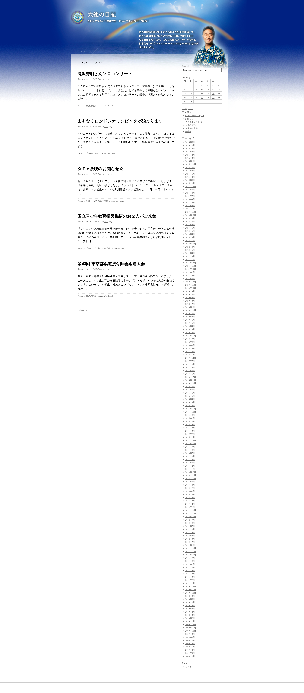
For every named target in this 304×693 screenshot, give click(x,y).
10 (196, 89)
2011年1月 (190, 583)
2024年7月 (190, 196)
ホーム (83, 51)
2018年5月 (190, 345)
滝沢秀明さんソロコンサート (105, 73)
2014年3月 (190, 462)
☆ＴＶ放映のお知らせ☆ (101, 168)
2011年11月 (190, 551)
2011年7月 (190, 564)
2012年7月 (190, 526)
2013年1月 (190, 507)
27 (213, 97)
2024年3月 (190, 202)
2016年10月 (190, 383)
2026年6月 (190, 148)
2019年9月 (190, 313)
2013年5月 (190, 494)
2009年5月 (190, 646)
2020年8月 (190, 291)
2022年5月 (190, 250)
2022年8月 (190, 246)
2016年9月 (190, 386)
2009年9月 (190, 634)
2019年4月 (190, 326)
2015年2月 (190, 434)
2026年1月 (190, 161)
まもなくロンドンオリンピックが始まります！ (122, 121)
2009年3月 (190, 653)
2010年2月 (190, 618)
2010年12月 (190, 586)
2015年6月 (190, 421)
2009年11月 (190, 627)
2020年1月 (190, 307)
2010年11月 (190, 589)
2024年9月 (190, 189)
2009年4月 (190, 649)
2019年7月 (190, 316)
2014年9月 (190, 446)
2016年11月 (190, 380)
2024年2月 (190, 205)
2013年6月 (190, 491)
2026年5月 (190, 151)
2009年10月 (190, 630)
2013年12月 (190, 472)
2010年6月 (190, 605)
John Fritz (85, 79)
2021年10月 (190, 269)
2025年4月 (190, 177)
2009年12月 (190, 624)
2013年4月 (190, 497)
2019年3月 (190, 329)
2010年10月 (190, 592)
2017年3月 (190, 370)
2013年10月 (190, 478)
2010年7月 (190, 602)
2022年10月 (190, 243)
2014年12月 (190, 440)
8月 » (190, 108)
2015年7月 (190, 418)
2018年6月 (190, 342)
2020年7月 (190, 294)
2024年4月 (190, 199)
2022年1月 (190, 259)
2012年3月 (190, 538)
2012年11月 (190, 513)
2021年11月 (190, 265)
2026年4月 (190, 154)
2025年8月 (190, 167)
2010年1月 (190, 621)
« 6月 (184, 108)
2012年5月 (190, 532)
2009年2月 (190, 656)
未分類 (188, 131)
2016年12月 (190, 376)
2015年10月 (190, 411)
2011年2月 (190, 580)
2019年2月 (190, 332)
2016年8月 (190, 389)
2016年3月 (190, 402)
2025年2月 (190, 183)
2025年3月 (190, 180)
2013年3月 (190, 500)
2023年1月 (190, 240)
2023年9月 (190, 218)
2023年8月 (190, 221)
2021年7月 (190, 272)
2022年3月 (190, 256)
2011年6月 (190, 567)
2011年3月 (190, 576)
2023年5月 (190, 230)
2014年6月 (190, 456)
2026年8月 (190, 142)
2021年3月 (190, 278)
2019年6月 (190, 319)
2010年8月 (190, 599)
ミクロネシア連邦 (193, 121)
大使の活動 (91, 105)
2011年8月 (190, 561)
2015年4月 (190, 427)
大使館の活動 (92, 153)
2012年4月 (190, 535)
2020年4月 (190, 297)
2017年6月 (190, 364)
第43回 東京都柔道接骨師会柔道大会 (111, 263)
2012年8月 (190, 522)
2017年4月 (190, 367)
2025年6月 (190, 173)
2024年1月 (190, 208)
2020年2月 (190, 303)
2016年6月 (190, 392)
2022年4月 (190, 253)
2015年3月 (190, 430)
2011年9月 (190, 557)
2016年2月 (190, 405)
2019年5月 (190, 323)
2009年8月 (190, 637)
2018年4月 (190, 348)
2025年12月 (190, 164)
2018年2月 (190, 351)
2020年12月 (190, 281)
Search (185, 66)
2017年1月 (190, 373)
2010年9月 (190, 595)
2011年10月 (190, 554)
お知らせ (90, 200)
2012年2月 (190, 541)
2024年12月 (190, 186)
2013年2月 (190, 503)
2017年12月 (190, 357)
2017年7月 (190, 361)
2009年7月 (190, 640)
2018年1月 (190, 354)
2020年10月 (190, 288)
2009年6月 (190, 643)
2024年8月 (190, 192)
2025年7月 (190, 170)
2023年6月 (190, 227)
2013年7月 (190, 488)
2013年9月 (190, 481)
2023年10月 (190, 215)
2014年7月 (190, 453)
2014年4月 (190, 459)
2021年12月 (190, 262)
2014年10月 (190, 443)
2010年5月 (190, 608)
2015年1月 (190, 437)
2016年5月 (190, 396)
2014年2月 (190, 465)
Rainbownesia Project (194, 115)
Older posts (83, 310)
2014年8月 (190, 449)
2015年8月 (190, 415)
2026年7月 (190, 145)
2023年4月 (190, 234)
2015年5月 (190, 424)
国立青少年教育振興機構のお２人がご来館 (117, 216)
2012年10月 (190, 516)
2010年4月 (190, 611)
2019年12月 (190, 310)
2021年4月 (190, 275)
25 (202, 97)
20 (213, 93)
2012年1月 (190, 545)
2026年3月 (190, 157)
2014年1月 (190, 469)
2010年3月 (190, 614)
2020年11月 (190, 284)
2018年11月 (190, 335)
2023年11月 (190, 211)
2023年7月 (190, 224)
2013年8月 (190, 484)
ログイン (189, 666)
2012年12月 (190, 510)
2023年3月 (190, 237)
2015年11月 (190, 408)
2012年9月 (190, 519)
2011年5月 (190, 570)
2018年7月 (190, 338)
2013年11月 (190, 475)
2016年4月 (190, 399)
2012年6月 (190, 529)
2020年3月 (190, 300)
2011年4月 (190, 573)
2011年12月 (190, 548)
